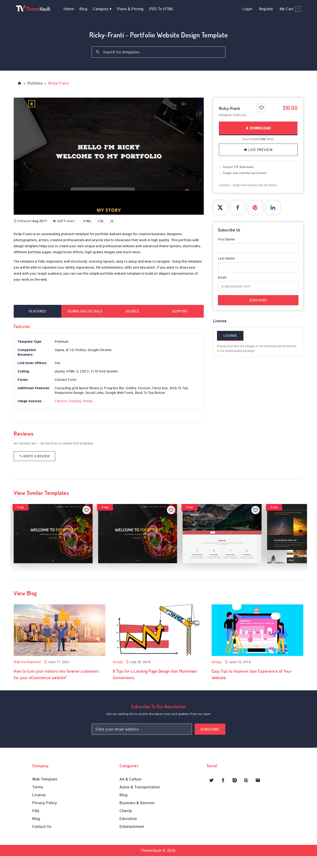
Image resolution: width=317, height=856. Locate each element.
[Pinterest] (246, 780)
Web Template (44, 779)
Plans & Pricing (130, 8)
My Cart (289, 8)
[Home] (19, 83)
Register (266, 8)
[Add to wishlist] (261, 107)
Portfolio (35, 83)
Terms (37, 787)
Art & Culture (131, 779)
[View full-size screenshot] (109, 156)
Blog (83, 8)
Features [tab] (37, 311)
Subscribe (258, 300)
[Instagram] (234, 780)
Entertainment (132, 826)
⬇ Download (258, 128)
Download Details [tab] (85, 311)
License (224, 185)
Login (247, 8)
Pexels (88, 401)
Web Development (27, 662)
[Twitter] (211, 780)
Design (118, 662)
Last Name (226, 258)
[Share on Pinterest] (255, 207)
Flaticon (61, 401)
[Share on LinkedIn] (273, 207)
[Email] (257, 780)
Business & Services (137, 802)
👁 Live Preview (258, 149)
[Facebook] (223, 780)
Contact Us (41, 826)
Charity (126, 810)
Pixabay (75, 401)
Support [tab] (180, 311)
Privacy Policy (44, 802)
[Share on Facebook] (238, 207)
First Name (226, 239)
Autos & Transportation (140, 787)
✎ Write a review (34, 456)
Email (228, 277)
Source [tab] (132, 311)
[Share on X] (220, 207)
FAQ (35, 810)
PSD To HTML (161, 8)
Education (128, 818)
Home (69, 8)
